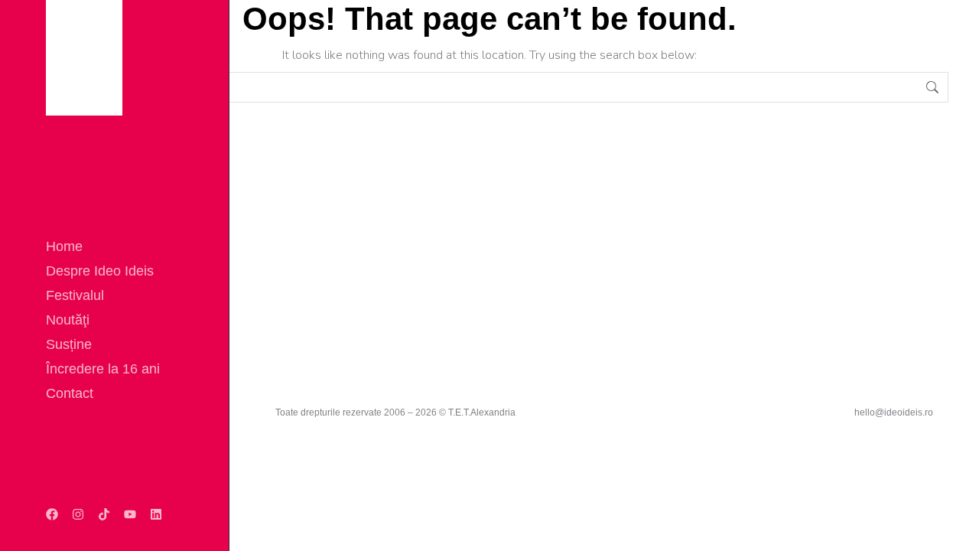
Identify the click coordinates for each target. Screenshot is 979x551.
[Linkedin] (156, 514)
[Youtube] (130, 514)
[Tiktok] (104, 514)
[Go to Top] (956, 528)
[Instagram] (78, 514)
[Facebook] (52, 514)
